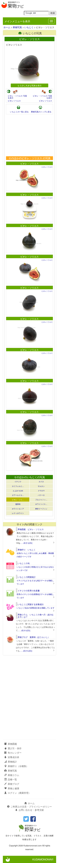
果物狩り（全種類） (18, 766)
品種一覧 (12, 779)
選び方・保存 (14, 748)
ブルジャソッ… (41, 499)
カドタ (41, 481)
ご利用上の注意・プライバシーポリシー (31, 806)
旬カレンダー (14, 752)
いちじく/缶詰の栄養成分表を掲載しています (35, 607)
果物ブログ (13, 784)
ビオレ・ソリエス (29, 163)
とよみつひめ (18, 490)
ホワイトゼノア (18, 508)
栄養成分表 (13, 757)
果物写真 (17, 27)
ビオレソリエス (14, 100)
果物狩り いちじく (27, 549)
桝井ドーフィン (41, 508)
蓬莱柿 (17, 504)
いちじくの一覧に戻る (19, 111)
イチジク (17, 481)
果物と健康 (13, 788)
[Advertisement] (29, 135)
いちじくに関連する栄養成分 (31, 604)
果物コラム (13, 775)
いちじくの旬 (24, 563)
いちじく (29, 27)
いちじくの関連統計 (27, 576)
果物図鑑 (12, 743)
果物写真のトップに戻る (41, 111)
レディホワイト (18, 513)
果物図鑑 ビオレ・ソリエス (31, 529)
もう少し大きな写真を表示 (29, 85)
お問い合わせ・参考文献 (31, 810)
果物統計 (12, 761)
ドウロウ (41, 490)
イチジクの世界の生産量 (29, 590)
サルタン (41, 486)
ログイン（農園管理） (19, 792)
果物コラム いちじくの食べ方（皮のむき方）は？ (36, 615)
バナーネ (41, 495)
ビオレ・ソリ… (18, 499)
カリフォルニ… (18, 486)
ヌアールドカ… (18, 495)
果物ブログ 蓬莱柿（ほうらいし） (34, 637)
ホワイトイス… (41, 504)
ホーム (6, 27)
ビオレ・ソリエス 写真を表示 (17, 96)
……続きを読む (26, 543)
